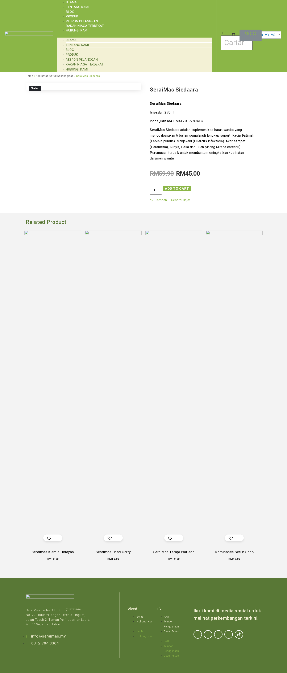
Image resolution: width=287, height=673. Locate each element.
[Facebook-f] (198, 634)
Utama (71, 2)
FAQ (166, 616)
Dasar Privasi (172, 631)
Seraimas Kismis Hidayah (53, 552)
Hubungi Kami (77, 30)
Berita (140, 616)
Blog (70, 12)
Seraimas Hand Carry (113, 552)
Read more (116, 538)
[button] (134, 35)
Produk (72, 16)
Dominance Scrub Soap (234, 552)
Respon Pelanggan (82, 21)
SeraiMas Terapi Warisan (174, 552)
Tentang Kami (77, 7)
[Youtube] (228, 634)
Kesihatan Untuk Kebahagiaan (55, 75)
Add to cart (177, 188)
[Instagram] (208, 634)
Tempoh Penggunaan (171, 624)
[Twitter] (218, 634)
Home (29, 75)
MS (272, 35)
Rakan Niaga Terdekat (85, 26)
